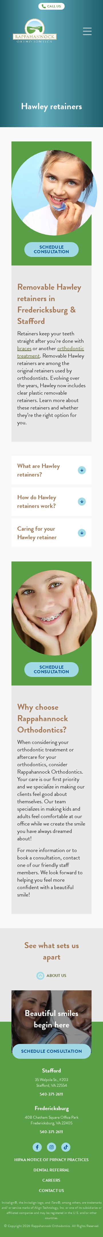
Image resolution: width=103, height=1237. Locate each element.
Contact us (51, 1191)
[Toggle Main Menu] (87, 31)
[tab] (51, 470)
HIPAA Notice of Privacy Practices (51, 1160)
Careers (51, 1180)
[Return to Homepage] (34, 31)
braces (24, 348)
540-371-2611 (51, 1094)
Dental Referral (51, 1170)
